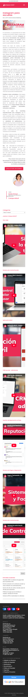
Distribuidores (7, 664)
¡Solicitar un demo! (14, 168)
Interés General (12, 17)
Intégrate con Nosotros (10, 660)
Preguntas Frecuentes (9, 672)
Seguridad (6, 670)
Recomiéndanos (8, 666)
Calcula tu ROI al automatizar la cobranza (13, 596)
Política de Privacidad (9, 668)
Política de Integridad (9, 662)
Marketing (18, 17)
